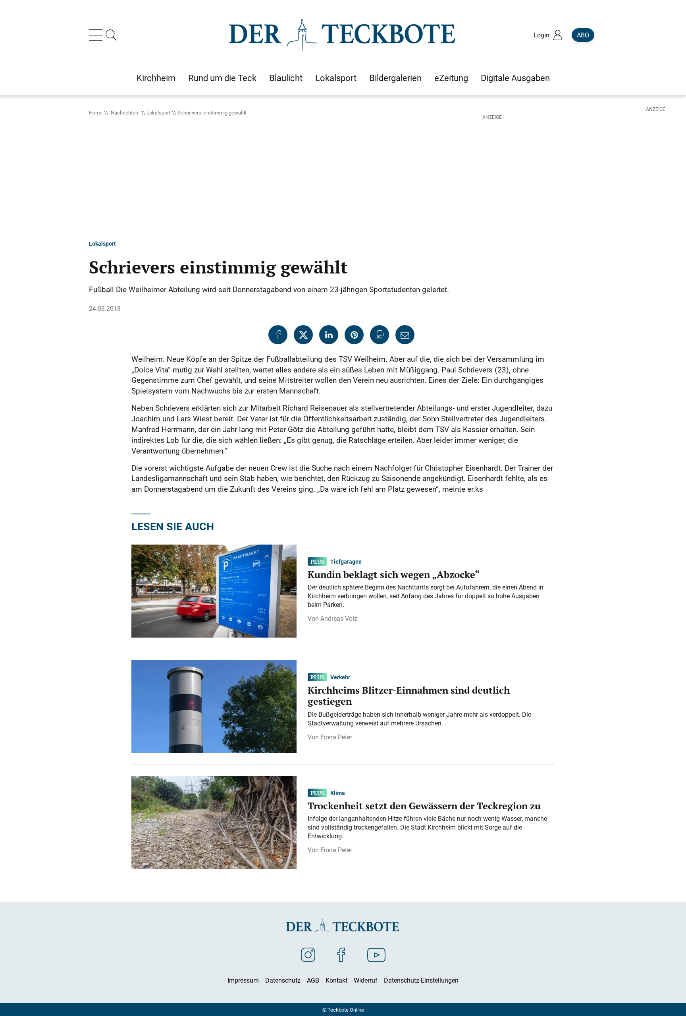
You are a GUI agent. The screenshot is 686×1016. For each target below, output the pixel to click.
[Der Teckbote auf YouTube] (376, 954)
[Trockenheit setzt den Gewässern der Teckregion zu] (214, 821)
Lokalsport (158, 112)
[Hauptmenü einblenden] (97, 35)
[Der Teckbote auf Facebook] (341, 954)
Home (95, 112)
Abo (583, 35)
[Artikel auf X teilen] (303, 334)
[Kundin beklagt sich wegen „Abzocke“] (214, 590)
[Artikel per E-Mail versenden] (404, 334)
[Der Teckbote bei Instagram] (308, 954)
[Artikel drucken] (379, 334)
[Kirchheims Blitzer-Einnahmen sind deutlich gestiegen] (214, 706)
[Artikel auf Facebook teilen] (277, 334)
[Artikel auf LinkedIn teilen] (328, 334)
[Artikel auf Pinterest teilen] (354, 334)
